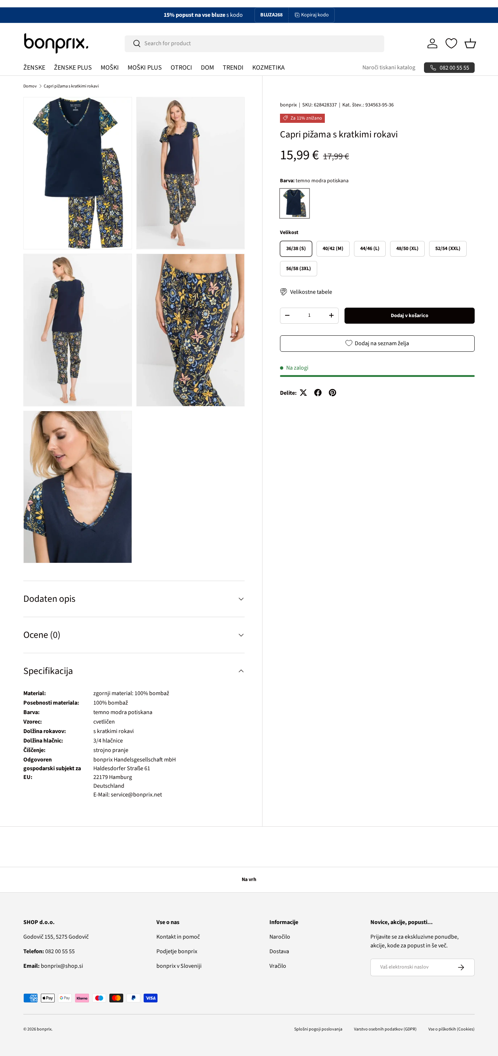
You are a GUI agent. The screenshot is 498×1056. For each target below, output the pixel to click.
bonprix (288, 105)
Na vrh (249, 879)
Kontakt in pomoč (178, 937)
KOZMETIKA (268, 67)
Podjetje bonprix (176, 951)
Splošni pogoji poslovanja (318, 1029)
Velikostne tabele (311, 292)
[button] (470, 43)
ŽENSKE (34, 67)
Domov (30, 86)
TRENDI (233, 67)
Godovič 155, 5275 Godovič (56, 937)
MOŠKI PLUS (145, 67)
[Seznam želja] (451, 43)
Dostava (279, 951)
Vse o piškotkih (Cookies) (451, 1029)
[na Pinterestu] (332, 392)
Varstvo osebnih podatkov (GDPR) (385, 1029)
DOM (207, 67)
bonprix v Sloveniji (179, 966)
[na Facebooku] (318, 392)
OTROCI (181, 67)
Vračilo (277, 966)
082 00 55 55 (49, 951)
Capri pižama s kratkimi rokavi (71, 86)
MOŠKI (110, 67)
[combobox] (255, 43)
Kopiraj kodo (315, 15)
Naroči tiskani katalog (388, 67)
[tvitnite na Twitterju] (303, 392)
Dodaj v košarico (409, 315)
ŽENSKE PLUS (73, 67)
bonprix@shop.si (53, 966)
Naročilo (279, 937)
